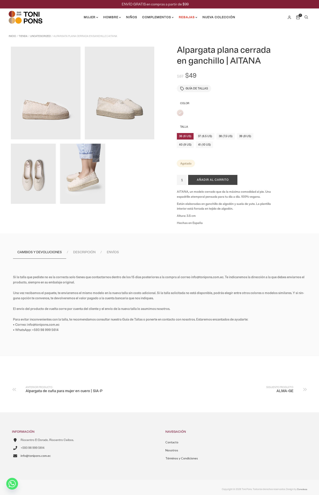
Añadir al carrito (213, 180)
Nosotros (171, 450)
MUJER (89, 17)
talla (184, 126)
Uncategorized (40, 36)
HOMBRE (110, 17)
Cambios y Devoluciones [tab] (39, 252)
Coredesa (302, 489)
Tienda (23, 36)
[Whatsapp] (12, 484)
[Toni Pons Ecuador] (26, 22)
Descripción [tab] (84, 252)
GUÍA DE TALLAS (197, 88)
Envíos (113, 252)
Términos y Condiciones (181, 458)
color (184, 103)
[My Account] (290, 17)
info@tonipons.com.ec (36, 455)
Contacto (171, 442)
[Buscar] (306, 17)
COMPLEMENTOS (156, 17)
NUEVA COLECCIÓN (218, 17)
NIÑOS (131, 17)
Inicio (12, 36)
